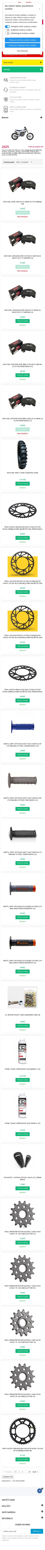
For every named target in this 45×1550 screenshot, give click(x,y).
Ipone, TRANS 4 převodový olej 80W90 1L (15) (22, 1069)
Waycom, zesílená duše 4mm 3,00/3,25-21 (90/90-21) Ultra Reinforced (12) (22, 419)
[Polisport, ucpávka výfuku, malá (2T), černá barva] (22, 1160)
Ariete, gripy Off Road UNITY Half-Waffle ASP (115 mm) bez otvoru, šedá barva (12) (22, 799)
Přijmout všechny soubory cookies (22, 40)
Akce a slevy (8, 62)
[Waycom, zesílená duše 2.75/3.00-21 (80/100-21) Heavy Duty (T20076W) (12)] (22, 238)
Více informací (22, 50)
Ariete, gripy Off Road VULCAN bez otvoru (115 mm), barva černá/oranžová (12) (22, 962)
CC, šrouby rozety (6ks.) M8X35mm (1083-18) (22, 1015)
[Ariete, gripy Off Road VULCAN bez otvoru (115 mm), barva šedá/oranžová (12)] (22, 889)
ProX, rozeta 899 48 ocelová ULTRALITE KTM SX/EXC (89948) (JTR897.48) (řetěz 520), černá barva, (22, 528)
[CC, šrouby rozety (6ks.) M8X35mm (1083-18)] (22, 997)
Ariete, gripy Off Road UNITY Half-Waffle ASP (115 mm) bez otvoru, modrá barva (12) (22, 745)
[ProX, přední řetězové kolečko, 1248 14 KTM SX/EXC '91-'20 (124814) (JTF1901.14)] (22, 1322)
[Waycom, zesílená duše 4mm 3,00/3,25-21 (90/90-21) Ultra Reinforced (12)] (22, 401)
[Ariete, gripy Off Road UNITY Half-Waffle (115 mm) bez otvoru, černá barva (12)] (22, 835)
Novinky (7, 69)
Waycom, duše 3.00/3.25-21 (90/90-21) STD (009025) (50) (22, 203)
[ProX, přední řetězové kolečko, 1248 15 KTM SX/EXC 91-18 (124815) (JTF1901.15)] (22, 1377)
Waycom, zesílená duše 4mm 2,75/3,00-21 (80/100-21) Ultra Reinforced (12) (22, 365)
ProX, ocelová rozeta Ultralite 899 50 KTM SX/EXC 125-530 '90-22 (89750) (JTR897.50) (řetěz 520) (22, 636)
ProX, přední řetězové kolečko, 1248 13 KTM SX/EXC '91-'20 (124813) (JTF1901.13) (23, 1287)
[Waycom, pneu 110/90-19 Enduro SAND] (22, 455)
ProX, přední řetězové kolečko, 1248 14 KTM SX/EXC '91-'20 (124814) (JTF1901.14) (23, 1341)
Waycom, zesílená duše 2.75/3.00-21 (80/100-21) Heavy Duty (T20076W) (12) (22, 257)
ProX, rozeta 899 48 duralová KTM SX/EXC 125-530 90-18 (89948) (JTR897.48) (22, 1449)
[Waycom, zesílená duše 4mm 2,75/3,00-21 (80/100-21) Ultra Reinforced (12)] (22, 347)
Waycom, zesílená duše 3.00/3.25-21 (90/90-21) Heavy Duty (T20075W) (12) (22, 311)
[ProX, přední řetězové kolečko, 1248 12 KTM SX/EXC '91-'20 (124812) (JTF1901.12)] (22, 1214)
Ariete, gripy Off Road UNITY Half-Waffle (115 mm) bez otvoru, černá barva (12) (22, 853)
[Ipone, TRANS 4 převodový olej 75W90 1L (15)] (22, 1106)
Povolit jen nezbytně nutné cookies (22, 45)
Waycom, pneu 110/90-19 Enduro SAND (22, 473)
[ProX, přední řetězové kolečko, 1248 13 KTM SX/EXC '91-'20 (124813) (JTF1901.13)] (22, 1268)
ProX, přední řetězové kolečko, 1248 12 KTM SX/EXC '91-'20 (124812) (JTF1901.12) (23, 1233)
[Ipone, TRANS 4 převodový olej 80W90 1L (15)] (22, 1051)
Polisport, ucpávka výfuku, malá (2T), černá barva (22, 1178)
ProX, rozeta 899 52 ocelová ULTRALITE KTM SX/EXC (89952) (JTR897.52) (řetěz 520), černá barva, (22, 690)
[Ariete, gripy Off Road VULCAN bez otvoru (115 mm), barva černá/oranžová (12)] (22, 943)
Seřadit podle (9, 162)
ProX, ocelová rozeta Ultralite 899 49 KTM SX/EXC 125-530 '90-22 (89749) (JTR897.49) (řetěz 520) (22, 582)
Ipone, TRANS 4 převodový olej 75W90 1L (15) (22, 1123)
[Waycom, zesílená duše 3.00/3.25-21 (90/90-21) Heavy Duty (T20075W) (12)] (22, 292)
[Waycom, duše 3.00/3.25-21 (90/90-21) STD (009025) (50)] (22, 184)
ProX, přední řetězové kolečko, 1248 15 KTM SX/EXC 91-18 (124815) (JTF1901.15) (23, 1395)
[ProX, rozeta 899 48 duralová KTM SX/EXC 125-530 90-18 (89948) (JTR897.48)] (22, 1431)
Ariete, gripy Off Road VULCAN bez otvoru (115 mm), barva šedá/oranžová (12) (22, 907)
